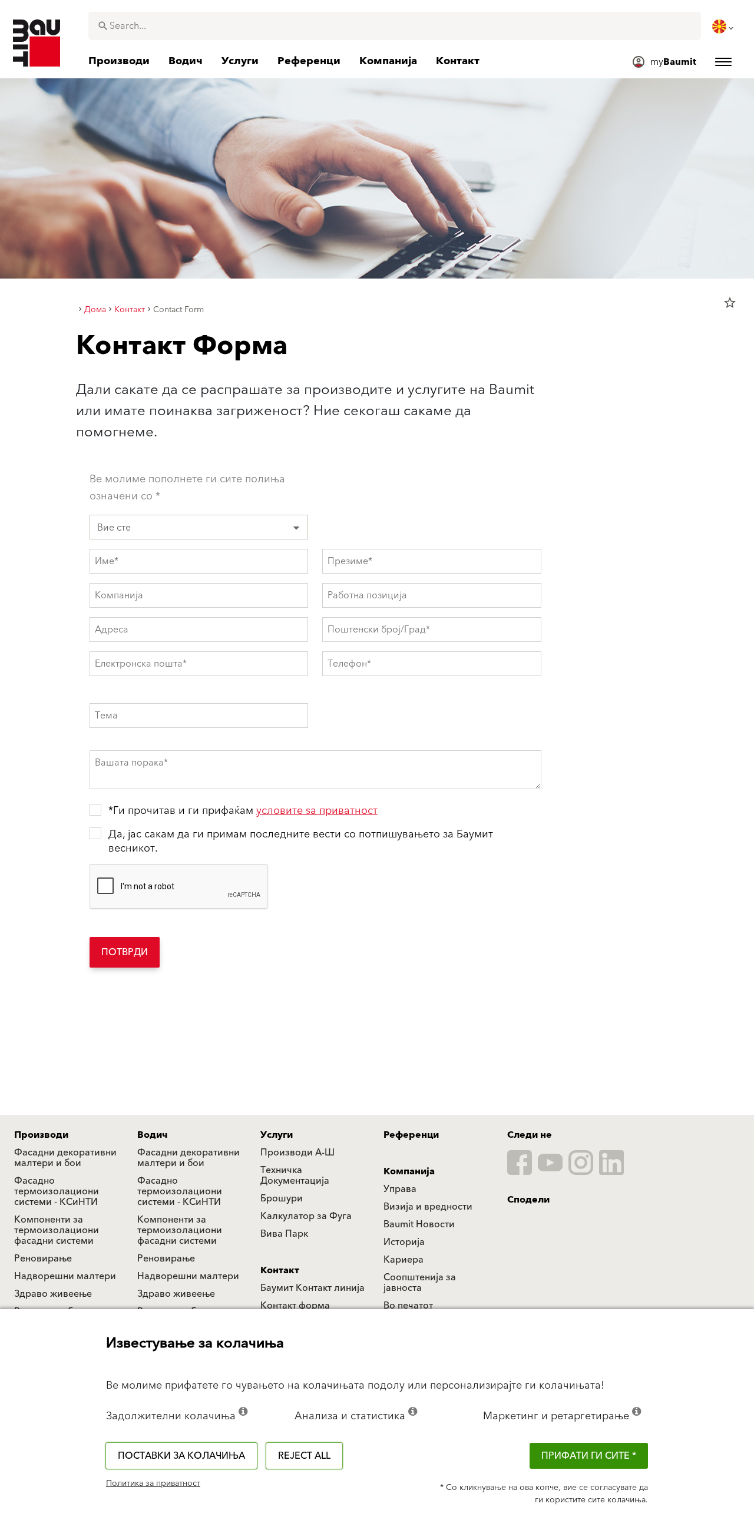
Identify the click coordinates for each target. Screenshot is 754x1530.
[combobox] (394, 26)
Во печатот (408, 1305)
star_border (730, 303)
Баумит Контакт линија (312, 1288)
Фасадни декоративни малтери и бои (65, 1157)
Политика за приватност (153, 1483)
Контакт (279, 1270)
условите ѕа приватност (317, 811)
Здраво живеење (53, 1294)
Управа (399, 1189)
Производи (41, 1135)
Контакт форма (295, 1305)
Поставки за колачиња (181, 1456)
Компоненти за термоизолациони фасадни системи (56, 1230)
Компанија (409, 1171)
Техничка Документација (294, 1175)
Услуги (276, 1135)
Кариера (403, 1259)
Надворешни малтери (65, 1276)
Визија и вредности (427, 1206)
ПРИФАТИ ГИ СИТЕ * (588, 1456)
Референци (411, 1135)
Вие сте (114, 527)
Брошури (281, 1198)
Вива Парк (284, 1234)
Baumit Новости (419, 1224)
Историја (404, 1242)
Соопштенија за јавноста (419, 1282)
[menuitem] (724, 26)
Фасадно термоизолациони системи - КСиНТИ (56, 1191)
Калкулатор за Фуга (306, 1216)
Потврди (124, 952)
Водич (152, 1135)
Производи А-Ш (297, 1152)
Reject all (304, 1456)
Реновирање (43, 1258)
